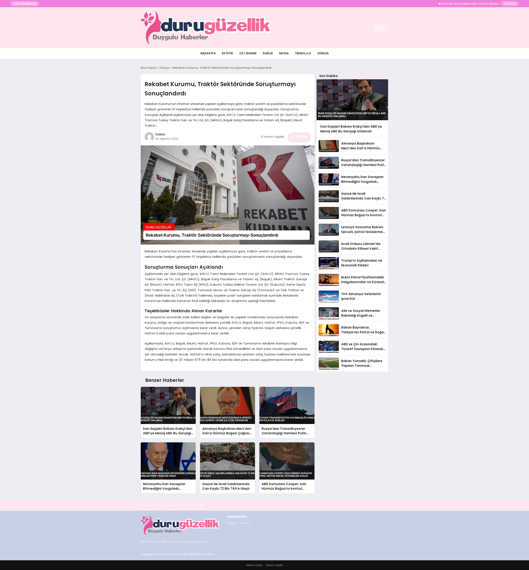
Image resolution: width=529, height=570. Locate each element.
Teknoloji (303, 53)
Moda (284, 53)
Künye (232, 523)
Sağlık (268, 53)
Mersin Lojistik (274, 565)
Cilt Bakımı (247, 53)
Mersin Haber (254, 565)
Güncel (323, 53)
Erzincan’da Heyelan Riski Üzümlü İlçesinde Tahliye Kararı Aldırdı (469, 4)
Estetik (227, 53)
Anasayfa (208, 53)
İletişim (245, 523)
